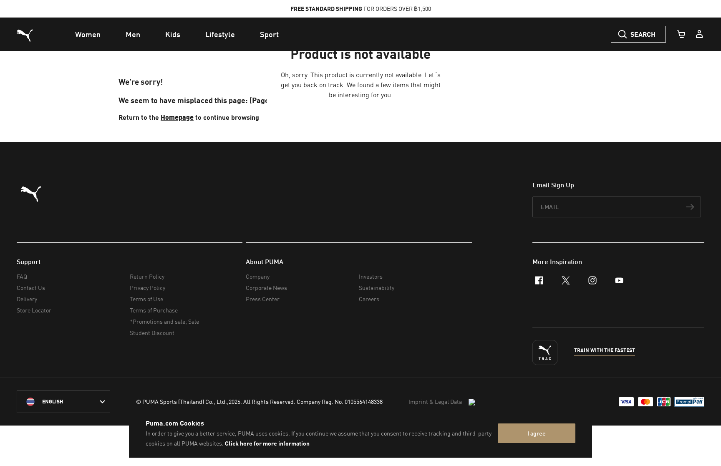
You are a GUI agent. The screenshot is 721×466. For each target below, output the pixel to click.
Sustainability (376, 287)
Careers (369, 298)
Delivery (27, 298)
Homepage (177, 117)
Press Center (263, 298)
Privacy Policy (147, 287)
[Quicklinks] (699, 34)
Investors (371, 276)
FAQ (22, 276)
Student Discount (152, 332)
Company (258, 276)
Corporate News (266, 287)
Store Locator (34, 310)
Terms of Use (146, 298)
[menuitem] (88, 34)
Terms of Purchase (154, 310)
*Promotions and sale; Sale (164, 321)
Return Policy (147, 276)
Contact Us (31, 287)
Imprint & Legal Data (435, 401)
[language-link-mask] (63, 402)
